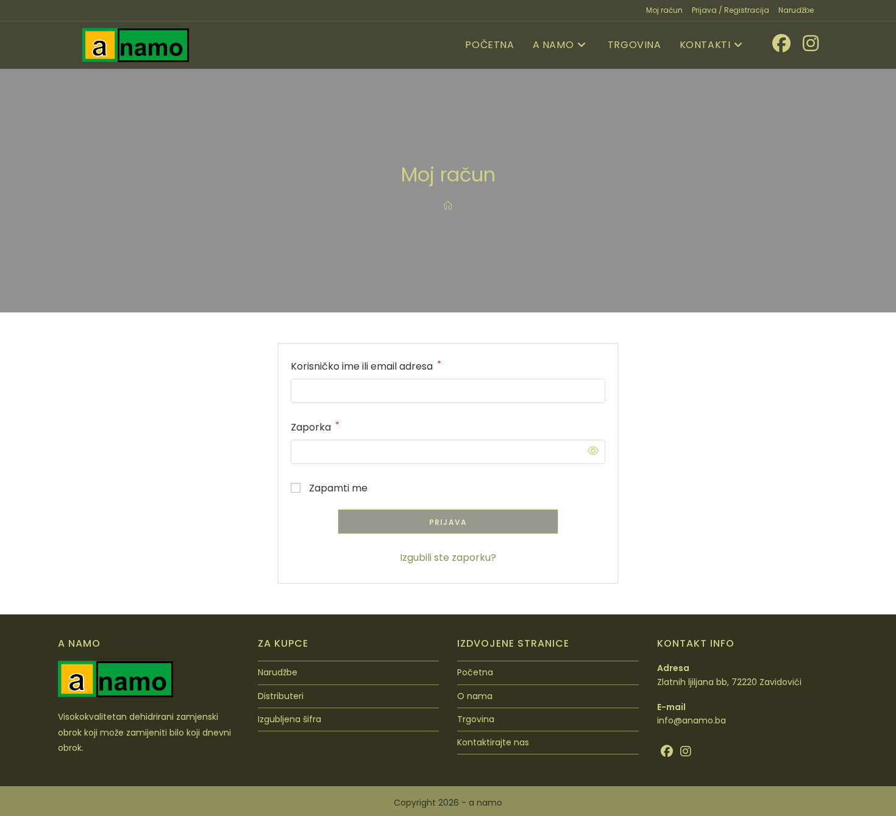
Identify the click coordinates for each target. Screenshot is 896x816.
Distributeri (281, 696)
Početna (475, 672)
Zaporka (315, 426)
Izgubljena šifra (289, 719)
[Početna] (448, 206)
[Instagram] (685, 751)
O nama (474, 696)
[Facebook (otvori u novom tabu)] (775, 43)
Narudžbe (796, 10)
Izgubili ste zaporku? (448, 557)
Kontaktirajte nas (493, 742)
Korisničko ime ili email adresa (366, 365)
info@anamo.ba (691, 720)
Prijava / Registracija (730, 10)
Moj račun (664, 10)
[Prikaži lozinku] (590, 451)
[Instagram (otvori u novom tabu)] (805, 43)
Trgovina (475, 719)
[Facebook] (667, 751)
